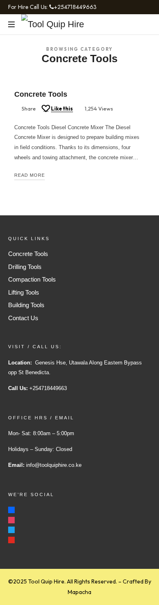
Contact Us (23, 317)
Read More (29, 175)
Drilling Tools (25, 266)
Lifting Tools (23, 292)
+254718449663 (75, 7)
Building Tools (26, 304)
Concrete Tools (40, 94)
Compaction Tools (32, 279)
